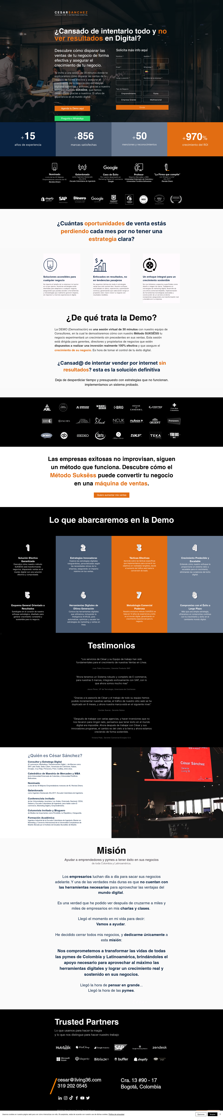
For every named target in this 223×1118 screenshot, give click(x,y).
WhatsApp (148, 67)
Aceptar (212, 1114)
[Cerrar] (220, 1114)
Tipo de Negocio (122, 89)
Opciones (200, 1114)
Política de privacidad (116, 1114)
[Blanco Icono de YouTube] (82, 1098)
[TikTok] (71, 1098)
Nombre (119, 56)
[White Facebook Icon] (76, 1098)
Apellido (147, 56)
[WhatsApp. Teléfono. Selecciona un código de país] (147, 72)
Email (118, 67)
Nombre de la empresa (153, 78)
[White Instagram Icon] (65, 1098)
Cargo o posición (123, 78)
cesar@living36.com (79, 1079)
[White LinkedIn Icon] (60, 1098)
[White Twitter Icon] (87, 1098)
